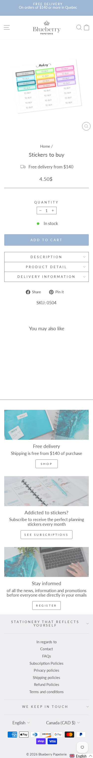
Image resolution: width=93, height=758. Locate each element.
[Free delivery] (46, 425)
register (46, 605)
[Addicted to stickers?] (46, 491)
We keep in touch (45, 707)
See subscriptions (46, 535)
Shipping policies (46, 677)
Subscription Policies (46, 663)
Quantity (46, 202)
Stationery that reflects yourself (45, 624)
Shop (46, 464)
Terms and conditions (46, 691)
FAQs (46, 656)
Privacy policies (46, 670)
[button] (81, 756)
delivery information (46, 277)
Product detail (46, 267)
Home (45, 146)
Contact (46, 649)
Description (47, 257)
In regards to (46, 642)
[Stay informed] (46, 562)
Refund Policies (46, 684)
